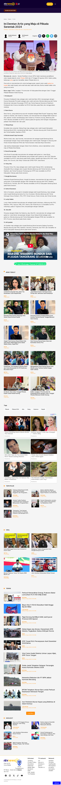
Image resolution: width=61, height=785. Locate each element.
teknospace (52, 765)
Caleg (28, 409)
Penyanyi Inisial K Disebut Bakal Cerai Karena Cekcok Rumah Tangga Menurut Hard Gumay (42, 317)
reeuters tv (41, 767)
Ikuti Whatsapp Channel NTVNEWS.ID (31, 264)
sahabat (51, 760)
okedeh (51, 770)
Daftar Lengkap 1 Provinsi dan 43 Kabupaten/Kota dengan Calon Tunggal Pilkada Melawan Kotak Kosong (42, 393)
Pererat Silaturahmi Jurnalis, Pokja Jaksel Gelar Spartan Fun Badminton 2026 (48, 502)
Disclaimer (31, 764)
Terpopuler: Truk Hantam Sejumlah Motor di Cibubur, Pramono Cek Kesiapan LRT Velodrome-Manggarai (20, 512)
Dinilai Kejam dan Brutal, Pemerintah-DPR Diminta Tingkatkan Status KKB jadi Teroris (38, 630)
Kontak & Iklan (30, 769)
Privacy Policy (32, 762)
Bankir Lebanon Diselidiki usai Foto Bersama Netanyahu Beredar (47, 723)
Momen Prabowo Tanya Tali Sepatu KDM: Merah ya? (15, 573)
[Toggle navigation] (55, 4)
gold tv (40, 765)
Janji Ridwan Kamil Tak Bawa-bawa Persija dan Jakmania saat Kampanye (41, 292)
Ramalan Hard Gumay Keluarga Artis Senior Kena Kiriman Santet (14, 316)
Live (49, 4)
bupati (6, 85)
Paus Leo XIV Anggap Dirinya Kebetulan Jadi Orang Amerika (21, 723)
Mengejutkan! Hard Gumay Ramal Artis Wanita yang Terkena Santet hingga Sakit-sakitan (41, 368)
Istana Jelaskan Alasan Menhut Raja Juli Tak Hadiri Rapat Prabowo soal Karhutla (48, 491)
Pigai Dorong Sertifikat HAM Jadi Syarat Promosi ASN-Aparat (37, 618)
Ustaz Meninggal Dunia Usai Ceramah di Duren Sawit (15, 549)
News (9, 19)
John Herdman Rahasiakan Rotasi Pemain (43, 573)
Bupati (43, 409)
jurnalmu (51, 767)
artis (11, 80)
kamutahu (52, 769)
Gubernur (36, 409)
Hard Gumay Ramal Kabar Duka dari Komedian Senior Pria (41, 341)
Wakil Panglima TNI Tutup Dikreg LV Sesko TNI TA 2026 (21, 743)
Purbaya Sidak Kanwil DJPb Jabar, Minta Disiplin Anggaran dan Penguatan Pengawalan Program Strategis (20, 492)
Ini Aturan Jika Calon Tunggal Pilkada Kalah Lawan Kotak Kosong (15, 392)
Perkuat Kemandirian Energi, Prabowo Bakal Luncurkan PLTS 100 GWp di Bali (38, 594)
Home (5, 19)
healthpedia (52, 764)
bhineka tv (41, 764)
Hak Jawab (31, 772)
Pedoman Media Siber (31, 766)
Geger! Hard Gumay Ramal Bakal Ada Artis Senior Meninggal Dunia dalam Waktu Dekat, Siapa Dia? (15, 342)
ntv (39, 760)
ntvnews (51, 762)
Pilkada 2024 (15, 409)
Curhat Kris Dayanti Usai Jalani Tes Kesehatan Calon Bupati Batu (14, 292)
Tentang (30, 760)
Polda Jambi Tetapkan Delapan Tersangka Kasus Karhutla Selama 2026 (38, 666)
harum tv (41, 762)
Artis (23, 409)
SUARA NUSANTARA (10, 10)
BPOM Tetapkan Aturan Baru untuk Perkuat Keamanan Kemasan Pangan (38, 691)
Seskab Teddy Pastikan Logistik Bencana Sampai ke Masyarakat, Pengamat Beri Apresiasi (21, 502)
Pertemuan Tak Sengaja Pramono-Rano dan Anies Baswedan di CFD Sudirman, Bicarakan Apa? (15, 368)
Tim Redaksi (31, 774)
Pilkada (22, 78)
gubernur (50, 83)
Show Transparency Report (19, 768)
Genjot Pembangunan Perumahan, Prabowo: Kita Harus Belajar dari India (47, 734)
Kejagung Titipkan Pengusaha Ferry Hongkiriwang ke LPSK (41, 549)
